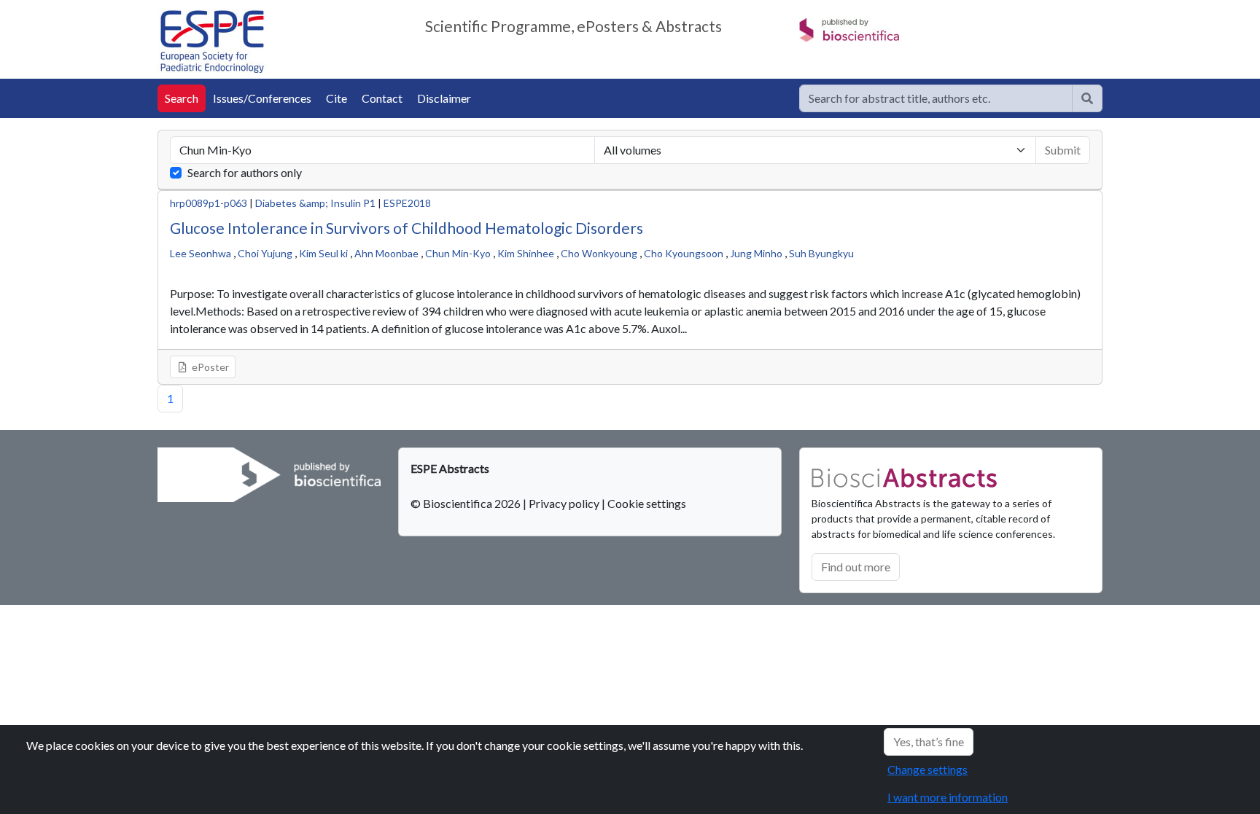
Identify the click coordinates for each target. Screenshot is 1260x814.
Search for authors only (244, 172)
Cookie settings (646, 503)
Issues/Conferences (262, 98)
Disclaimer (444, 98)
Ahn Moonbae (386, 253)
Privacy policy (564, 503)
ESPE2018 (407, 203)
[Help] (1087, 98)
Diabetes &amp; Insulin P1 (315, 203)
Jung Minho (756, 253)
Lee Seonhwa (200, 253)
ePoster (209, 367)
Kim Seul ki (323, 253)
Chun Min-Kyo (458, 253)
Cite (336, 98)
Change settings (927, 769)
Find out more (855, 567)
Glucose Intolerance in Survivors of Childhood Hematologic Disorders (406, 228)
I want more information (947, 797)
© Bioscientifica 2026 (467, 503)
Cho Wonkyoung (599, 253)
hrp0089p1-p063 (208, 203)
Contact (382, 98)
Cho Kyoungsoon (683, 253)
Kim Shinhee (525, 253)
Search (181, 98)
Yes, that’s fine (928, 741)
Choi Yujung (265, 253)
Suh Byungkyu (821, 253)
